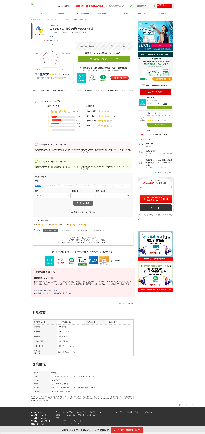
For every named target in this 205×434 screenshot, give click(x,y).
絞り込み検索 (85, 203)
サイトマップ (138, 412)
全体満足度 (43, 74)
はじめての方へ (123, 13)
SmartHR (150, 98)
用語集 (57, 418)
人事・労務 (46, 19)
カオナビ (68, 19)
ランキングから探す (82, 13)
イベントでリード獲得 (75, 421)
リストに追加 (161, 107)
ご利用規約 (70, 412)
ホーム (41, 13)
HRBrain (150, 130)
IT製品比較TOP (35, 19)
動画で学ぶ (163, 13)
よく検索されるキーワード (94, 415)
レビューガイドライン (81, 412)
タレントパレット (154, 113)
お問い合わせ (148, 412)
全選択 (38, 186)
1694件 (165, 104)
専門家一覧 (81, 415)
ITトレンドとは (60, 412)
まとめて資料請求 (119, 78)
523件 (164, 121)
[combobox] (72, 195)
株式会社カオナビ (57, 36)
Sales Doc (81, 424)
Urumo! (66, 424)
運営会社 (129, 412)
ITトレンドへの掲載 (61, 421)
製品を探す (62, 13)
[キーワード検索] (131, 6)
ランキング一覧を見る (163, 173)
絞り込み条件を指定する (84, 212)
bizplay (73, 424)
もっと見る (85, 152)
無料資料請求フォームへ (164, 6)
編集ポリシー (93, 412)
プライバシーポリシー (106, 412)
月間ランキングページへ (104, 59)
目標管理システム (57, 19)
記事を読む (102, 13)
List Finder (59, 424)
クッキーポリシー (119, 412)
